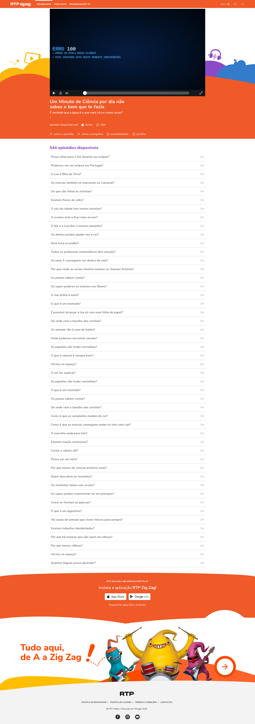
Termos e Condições (146, 702)
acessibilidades (120, 134)
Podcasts (60, 4)
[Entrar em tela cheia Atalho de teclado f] (201, 93)
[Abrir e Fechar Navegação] (242, 4)
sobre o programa (92, 134)
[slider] (137, 93)
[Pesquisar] (235, 4)
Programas (44, 4)
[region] (127, 52)
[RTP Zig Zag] (20, 4)
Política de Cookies (120, 702)
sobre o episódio (64, 134)
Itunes (89, 125)
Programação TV (79, 4)
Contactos (166, 702)
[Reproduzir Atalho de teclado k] (54, 93)
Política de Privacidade (94, 702)
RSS (103, 125)
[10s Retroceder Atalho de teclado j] (60, 93)
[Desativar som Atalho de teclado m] (67, 93)
